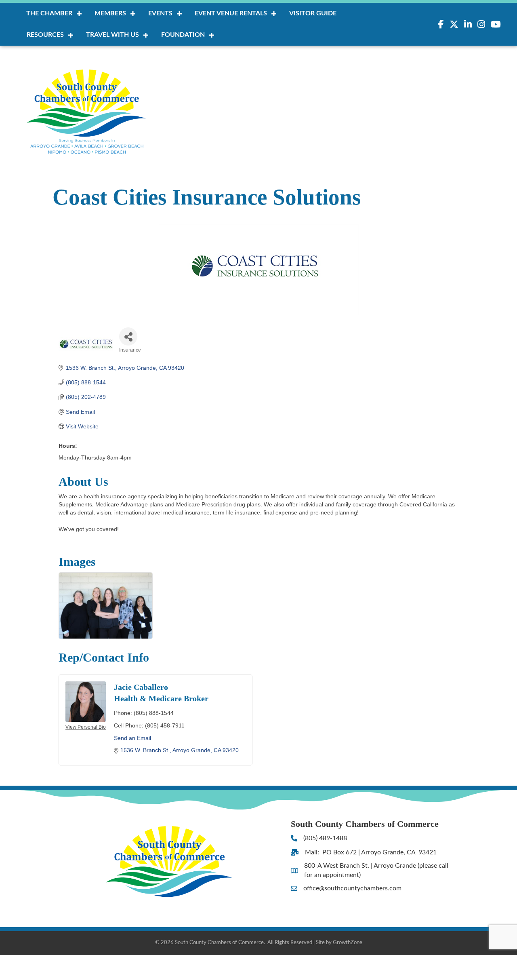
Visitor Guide (312, 13)
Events (160, 13)
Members (110, 13)
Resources (45, 35)
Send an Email (132, 738)
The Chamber (49, 13)
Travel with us (112, 35)
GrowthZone (347, 942)
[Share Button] (128, 336)
